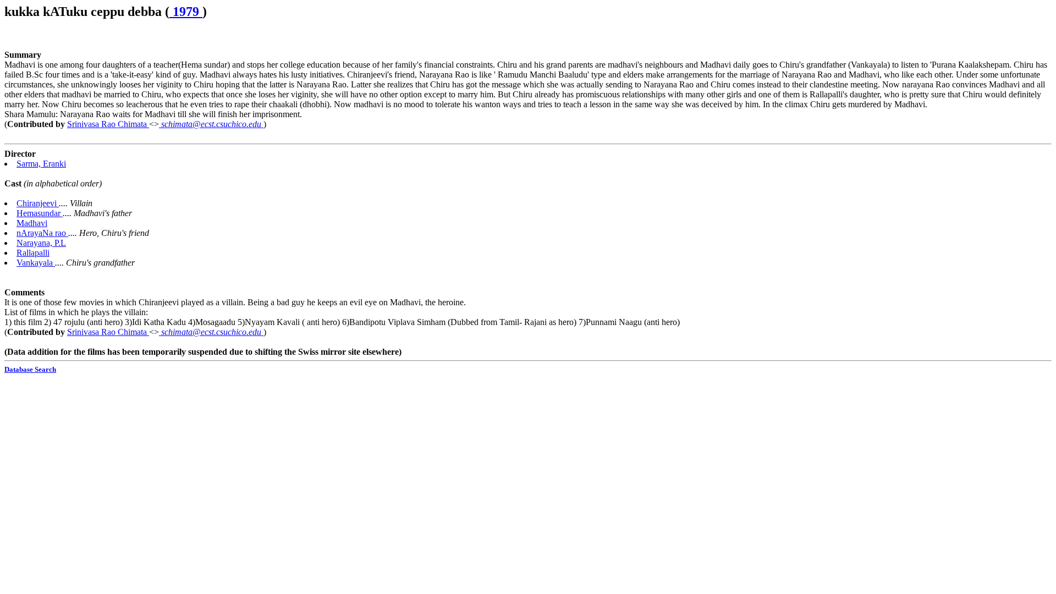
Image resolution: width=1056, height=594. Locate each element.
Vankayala (35, 262)
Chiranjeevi (37, 203)
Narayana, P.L (41, 243)
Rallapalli (33, 252)
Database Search (30, 369)
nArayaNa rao (42, 233)
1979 (185, 11)
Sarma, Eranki (41, 163)
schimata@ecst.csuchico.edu (211, 124)
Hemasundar (39, 213)
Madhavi (31, 223)
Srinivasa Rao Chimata (108, 124)
